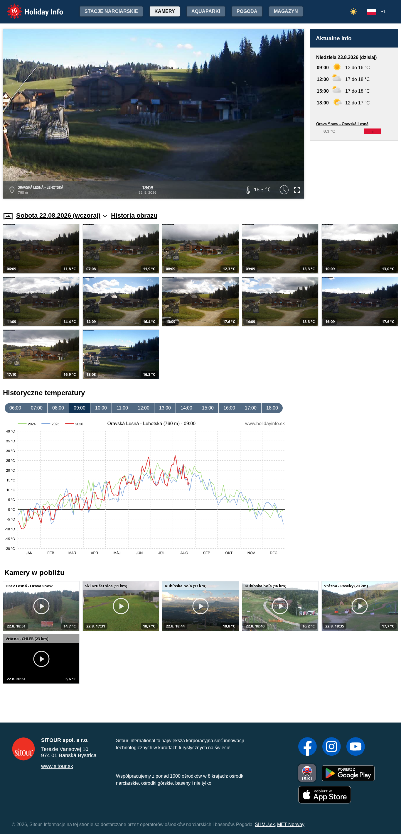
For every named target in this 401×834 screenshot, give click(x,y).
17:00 (251, 407)
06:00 (15, 407)
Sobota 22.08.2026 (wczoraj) (58, 215)
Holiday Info (29, 7)
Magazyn (286, 11)
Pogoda (247, 11)
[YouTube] (355, 747)
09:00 (79, 407)
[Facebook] (307, 747)
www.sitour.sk (57, 766)
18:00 (272, 407)
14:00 (186, 407)
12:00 (143, 407)
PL (383, 11)
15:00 (208, 407)
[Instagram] (331, 747)
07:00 (37, 407)
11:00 (122, 407)
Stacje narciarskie (111, 11)
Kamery (164, 11)
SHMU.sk (265, 824)
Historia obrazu (134, 215)
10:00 (101, 407)
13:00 (165, 407)
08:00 (58, 407)
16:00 (229, 407)
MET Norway (290, 824)
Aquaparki (205, 11)
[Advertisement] (354, 170)
